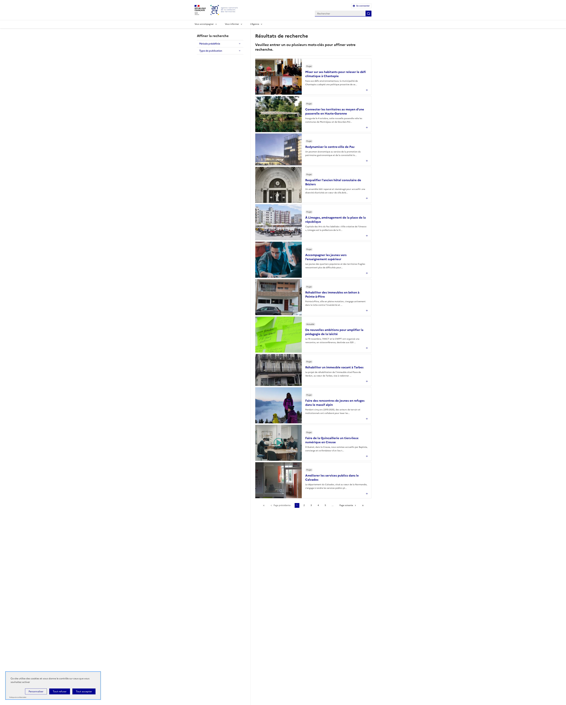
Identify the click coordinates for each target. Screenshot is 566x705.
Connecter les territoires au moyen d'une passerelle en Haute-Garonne (334, 111)
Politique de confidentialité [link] (17, 697)
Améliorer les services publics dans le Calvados (332, 477)
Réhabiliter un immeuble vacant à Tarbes (334, 367)
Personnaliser (36, 691)
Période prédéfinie (209, 43)
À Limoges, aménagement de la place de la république (335, 219)
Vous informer (232, 24)
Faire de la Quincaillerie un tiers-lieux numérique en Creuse (331, 440)
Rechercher (368, 14)
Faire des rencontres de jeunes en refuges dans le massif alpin (335, 402)
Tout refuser (59, 691)
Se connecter (363, 5)
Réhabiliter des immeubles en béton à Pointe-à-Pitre (332, 294)
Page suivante (346, 505)
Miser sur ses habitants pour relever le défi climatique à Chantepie (335, 74)
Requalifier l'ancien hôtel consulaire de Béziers (333, 182)
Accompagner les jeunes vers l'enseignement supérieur (326, 257)
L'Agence (254, 24)
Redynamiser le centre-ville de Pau (329, 147)
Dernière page (362, 505)
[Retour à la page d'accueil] (224, 10)
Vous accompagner (204, 24)
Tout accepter (84, 691)
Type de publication (210, 50)
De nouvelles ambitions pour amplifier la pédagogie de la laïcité (334, 332)
